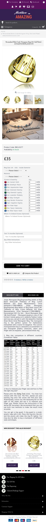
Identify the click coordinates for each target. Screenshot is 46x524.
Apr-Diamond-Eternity (14, 190)
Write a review (27, 280)
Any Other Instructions (12, 240)
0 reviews (17, 280)
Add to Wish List (14, 273)
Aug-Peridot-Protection (15, 200)
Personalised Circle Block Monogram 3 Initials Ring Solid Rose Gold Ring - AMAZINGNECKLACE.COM (12, 456)
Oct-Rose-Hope (12, 205)
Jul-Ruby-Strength (13, 198)
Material (7, 173)
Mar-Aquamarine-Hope (15, 187)
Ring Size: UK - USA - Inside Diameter (17, 167)
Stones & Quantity (10, 179)
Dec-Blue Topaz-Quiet (14, 211)
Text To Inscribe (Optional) (13, 233)
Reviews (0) (33, 295)
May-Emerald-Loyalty (14, 192)
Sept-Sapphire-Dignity (14, 203)
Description (13, 295)
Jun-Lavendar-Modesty (14, 195)
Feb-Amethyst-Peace (14, 185)
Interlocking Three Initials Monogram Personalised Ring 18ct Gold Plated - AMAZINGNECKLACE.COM (34, 456)
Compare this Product (32, 273)
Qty (30, 179)
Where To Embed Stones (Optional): (16, 214)
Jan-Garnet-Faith (13, 182)
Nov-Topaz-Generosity (14, 208)
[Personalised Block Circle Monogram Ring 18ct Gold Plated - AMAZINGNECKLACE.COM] (23, 69)
